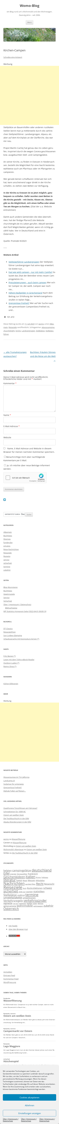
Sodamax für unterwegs (13, 784)
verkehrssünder (35, 900)
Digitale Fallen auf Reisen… (14, 791)
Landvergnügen (28, 330)
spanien (29, 891)
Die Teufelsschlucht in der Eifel (16, 818)
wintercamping (9, 906)
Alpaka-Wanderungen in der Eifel (17, 822)
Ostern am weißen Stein (13, 815)
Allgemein (7, 532)
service (6, 559)
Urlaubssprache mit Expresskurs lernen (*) (21, 639)
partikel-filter (30, 884)
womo (41, 324)
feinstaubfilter (22, 874)
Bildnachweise (11, 608)
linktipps (45, 877)
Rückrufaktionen (35, 888)
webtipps (22, 903)
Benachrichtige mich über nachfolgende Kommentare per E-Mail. (24, 459)
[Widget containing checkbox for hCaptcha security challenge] (25, 477)
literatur (9, 880)
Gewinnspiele (9, 594)
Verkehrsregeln (13, 901)
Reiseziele (13, 327)
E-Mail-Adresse (11, 426)
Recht (40, 884)
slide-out (22, 891)
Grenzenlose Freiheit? (12, 787)
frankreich (33, 873)
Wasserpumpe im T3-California (16, 777)
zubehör (7, 570)
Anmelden (7, 972)
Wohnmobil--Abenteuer (13, 849)
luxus (19, 880)
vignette (7, 903)
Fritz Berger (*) (9, 656)
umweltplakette (12, 897)
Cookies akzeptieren (29, 1097)
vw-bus (15, 903)
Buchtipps (7, 535)
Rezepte (6, 556)
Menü (29, 22)
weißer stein (32, 903)
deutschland (42, 870)
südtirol (21, 895)
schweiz (47, 888)
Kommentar (9, 383)
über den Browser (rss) (18, 929)
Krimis (38, 877)
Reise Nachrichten (11, 549)
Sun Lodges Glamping (12, 635)
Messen (31, 880)
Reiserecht (49, 883)
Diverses (7, 539)
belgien (7, 870)
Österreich (11, 909)
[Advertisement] (29, 95)
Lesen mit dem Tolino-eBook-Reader (18, 659)
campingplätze (21, 870)
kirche (18, 330)
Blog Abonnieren (10, 587)
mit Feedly (13, 925)
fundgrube (7, 542)
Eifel (6, 873)
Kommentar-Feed (10, 979)
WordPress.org (9, 982)
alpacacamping (48, 327)
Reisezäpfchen (9, 632)
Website (7, 437)
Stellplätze (40, 330)
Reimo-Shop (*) (9, 666)
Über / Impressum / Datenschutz (10, 1120)
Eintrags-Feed (9, 975)
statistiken (39, 891)
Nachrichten (14, 883)
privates (6, 546)
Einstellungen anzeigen (29, 1113)
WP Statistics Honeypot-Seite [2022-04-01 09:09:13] (24, 611)
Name (7, 415)
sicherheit (7, 563)
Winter (40, 903)
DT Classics (8, 628)
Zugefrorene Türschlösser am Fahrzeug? (20, 808)
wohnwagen (38, 906)
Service (6, 597)
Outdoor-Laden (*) (11, 663)
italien (30, 876)
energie (13, 874)
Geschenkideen (14, 877)
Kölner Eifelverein (10, 683)
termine (6, 566)
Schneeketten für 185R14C (14, 811)
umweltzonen (29, 897)
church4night (9, 330)
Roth (24, 888)
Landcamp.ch (9, 780)
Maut (25, 880)
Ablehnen (29, 1105)
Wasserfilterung (18, 839)
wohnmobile (25, 905)
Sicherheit (7, 601)
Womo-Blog (29, 5)
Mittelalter (40, 880)
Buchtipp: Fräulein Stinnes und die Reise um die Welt (43, 356)
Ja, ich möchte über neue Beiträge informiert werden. (26, 467)
